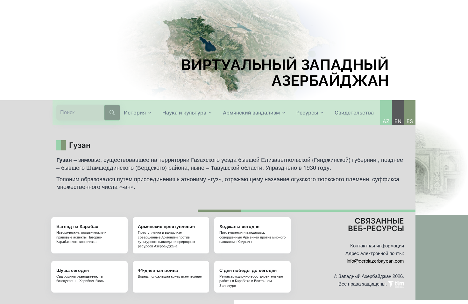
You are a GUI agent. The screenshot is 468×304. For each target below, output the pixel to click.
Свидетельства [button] (354, 112)
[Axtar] (112, 113)
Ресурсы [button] (307, 112)
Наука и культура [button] (184, 112)
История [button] (135, 112)
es (410, 121)
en (397, 121)
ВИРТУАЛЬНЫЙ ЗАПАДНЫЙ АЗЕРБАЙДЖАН (285, 73)
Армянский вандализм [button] (251, 112)
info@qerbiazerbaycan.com (375, 260)
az (386, 121)
